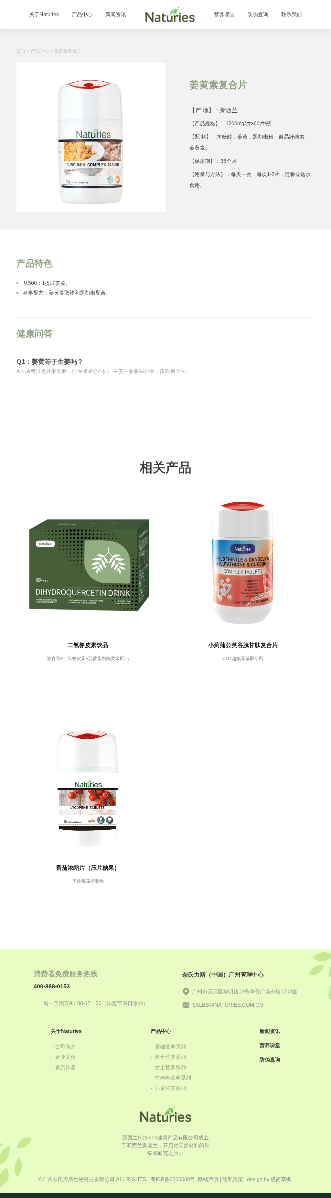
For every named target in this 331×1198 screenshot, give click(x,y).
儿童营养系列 (168, 1088)
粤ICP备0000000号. (174, 1179)
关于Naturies (66, 1031)
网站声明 (208, 1179)
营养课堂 (270, 1045)
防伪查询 (270, 1059)
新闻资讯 (270, 1031)
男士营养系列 (168, 1057)
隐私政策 (232, 1179)
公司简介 (63, 1046)
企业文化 (63, 1057)
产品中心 (40, 50)
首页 (21, 50)
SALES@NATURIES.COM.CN (227, 1005)
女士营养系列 (168, 1067)
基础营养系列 (168, 1046)
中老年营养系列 (171, 1077)
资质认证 (63, 1067)
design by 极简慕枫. (270, 1179)
